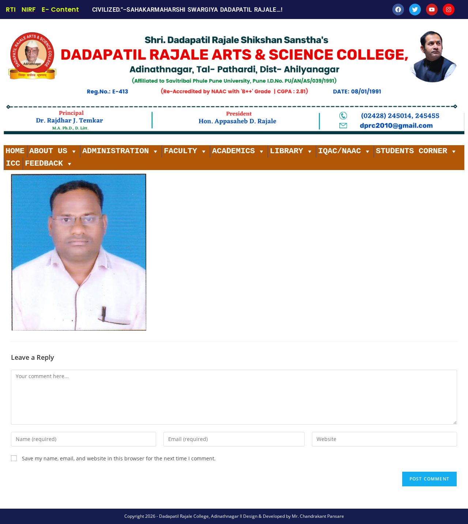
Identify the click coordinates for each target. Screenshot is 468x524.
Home (14, 151)
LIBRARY (286, 151)
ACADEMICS (233, 151)
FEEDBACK (44, 163)
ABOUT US (48, 151)
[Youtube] (432, 9)
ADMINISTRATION (115, 151)
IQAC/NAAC (339, 151)
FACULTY (180, 151)
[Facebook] (398, 9)
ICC (13, 163)
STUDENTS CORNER (411, 151)
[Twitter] (415, 9)
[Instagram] (448, 9)
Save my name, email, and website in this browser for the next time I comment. (119, 458)
